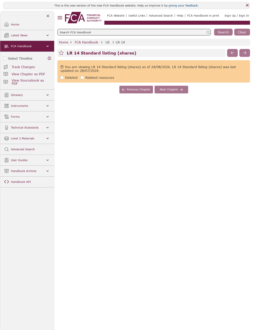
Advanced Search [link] (161, 15)
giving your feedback (183, 5)
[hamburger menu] (59, 17)
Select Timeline (20, 58)
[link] (83, 17)
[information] (49, 58)
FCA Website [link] (116, 15)
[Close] (247, 5)
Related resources (99, 77)
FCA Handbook (86, 42)
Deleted (71, 77)
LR (107, 42)
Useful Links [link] (136, 15)
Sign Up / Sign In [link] (237, 15)
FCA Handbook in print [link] (203, 15)
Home (63, 42)
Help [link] (180, 15)
